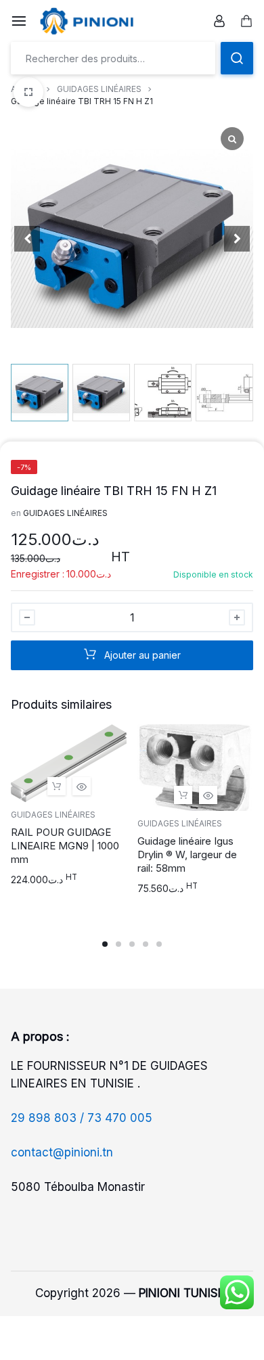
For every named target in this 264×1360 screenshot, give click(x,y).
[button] (237, 239)
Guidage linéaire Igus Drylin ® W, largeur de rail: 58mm (187, 854)
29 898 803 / (49, 1118)
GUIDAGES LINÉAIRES (99, 89)
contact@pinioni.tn (62, 1152)
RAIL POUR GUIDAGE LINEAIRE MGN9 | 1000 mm (65, 846)
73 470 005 (119, 1118)
